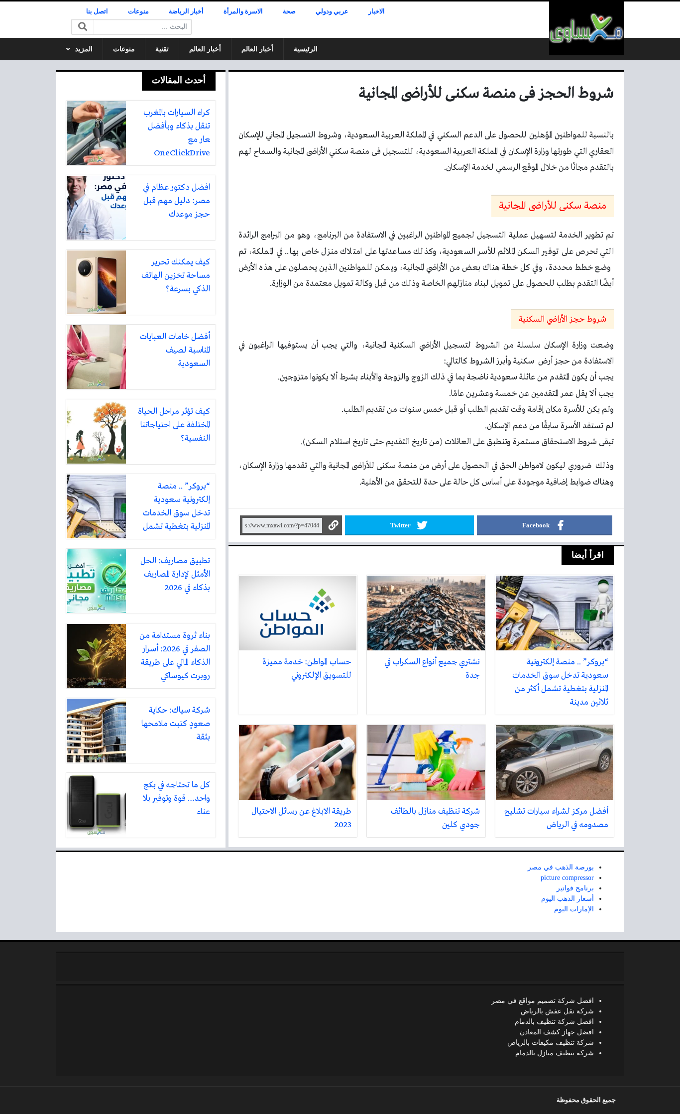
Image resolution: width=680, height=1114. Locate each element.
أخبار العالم (257, 49)
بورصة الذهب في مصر (561, 867)
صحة (289, 11)
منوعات (138, 11)
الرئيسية (306, 49)
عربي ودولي (332, 11)
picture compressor (567, 877)
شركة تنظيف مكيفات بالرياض (550, 1042)
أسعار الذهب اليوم (567, 898)
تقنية (162, 49)
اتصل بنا (97, 11)
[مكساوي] (586, 28)
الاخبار (376, 11)
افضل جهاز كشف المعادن (557, 1032)
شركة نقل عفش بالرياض (557, 1011)
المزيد (84, 49)
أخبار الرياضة (186, 11)
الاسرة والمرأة (243, 11)
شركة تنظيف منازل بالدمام (554, 1053)
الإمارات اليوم (574, 909)
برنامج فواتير (575, 888)
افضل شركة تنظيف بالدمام (554, 1021)
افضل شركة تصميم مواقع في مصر (542, 1000)
